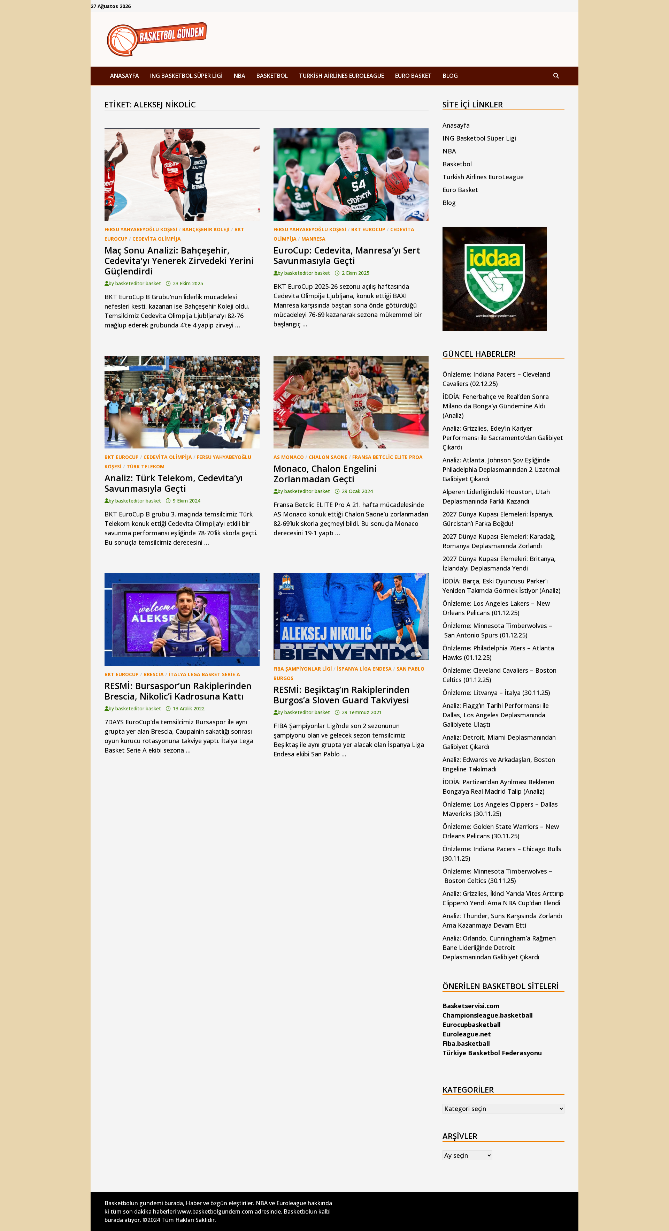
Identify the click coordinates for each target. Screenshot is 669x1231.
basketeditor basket (138, 283)
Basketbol (272, 76)
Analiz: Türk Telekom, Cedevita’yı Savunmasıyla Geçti (174, 483)
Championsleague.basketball (488, 1015)
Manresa (313, 238)
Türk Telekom (145, 466)
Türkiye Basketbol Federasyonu (492, 1053)
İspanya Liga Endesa (364, 668)
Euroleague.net (467, 1034)
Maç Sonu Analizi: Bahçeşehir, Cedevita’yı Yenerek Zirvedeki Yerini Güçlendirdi (179, 260)
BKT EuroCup (368, 229)
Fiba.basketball (466, 1043)
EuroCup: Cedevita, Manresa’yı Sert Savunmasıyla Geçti (347, 255)
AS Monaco (289, 457)
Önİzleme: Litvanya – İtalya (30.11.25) (496, 692)
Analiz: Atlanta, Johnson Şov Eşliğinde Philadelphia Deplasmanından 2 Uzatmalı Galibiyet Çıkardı (502, 469)
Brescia (154, 674)
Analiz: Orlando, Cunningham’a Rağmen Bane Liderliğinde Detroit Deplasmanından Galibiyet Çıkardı (499, 947)
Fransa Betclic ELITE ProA (387, 457)
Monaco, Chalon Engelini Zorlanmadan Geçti (325, 473)
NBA (239, 76)
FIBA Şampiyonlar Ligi (303, 668)
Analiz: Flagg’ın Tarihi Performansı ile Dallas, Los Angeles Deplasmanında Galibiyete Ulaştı (496, 714)
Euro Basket (413, 76)
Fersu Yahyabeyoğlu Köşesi (141, 229)
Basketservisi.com (471, 1006)
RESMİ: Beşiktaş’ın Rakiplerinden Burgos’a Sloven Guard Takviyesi (342, 695)
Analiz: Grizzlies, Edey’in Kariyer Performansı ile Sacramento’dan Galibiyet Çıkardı (503, 437)
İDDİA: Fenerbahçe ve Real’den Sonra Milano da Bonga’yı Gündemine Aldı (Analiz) (496, 406)
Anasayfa (124, 76)
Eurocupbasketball (472, 1024)
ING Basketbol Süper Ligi (186, 76)
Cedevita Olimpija (156, 238)
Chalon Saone (328, 457)
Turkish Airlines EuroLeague (341, 76)
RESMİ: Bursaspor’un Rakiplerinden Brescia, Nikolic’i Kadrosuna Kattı (178, 691)
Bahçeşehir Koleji (206, 229)
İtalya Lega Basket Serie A (204, 674)
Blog (450, 76)
